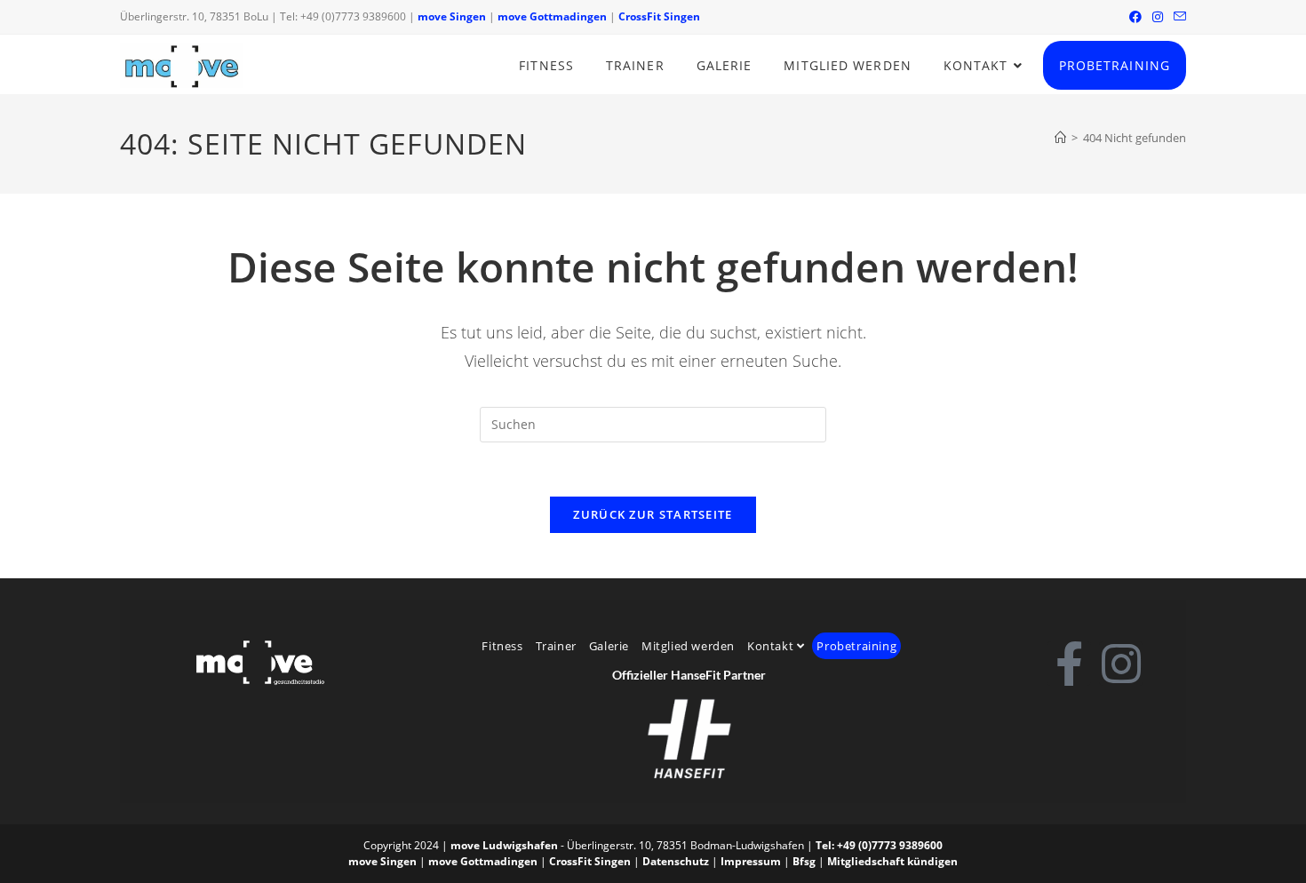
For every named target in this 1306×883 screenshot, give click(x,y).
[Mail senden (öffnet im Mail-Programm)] (1177, 17)
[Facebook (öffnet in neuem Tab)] (1135, 17)
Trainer (556, 646)
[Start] (1060, 138)
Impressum (751, 861)
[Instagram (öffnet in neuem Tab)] (1157, 17)
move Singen (452, 16)
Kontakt (772, 646)
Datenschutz (675, 861)
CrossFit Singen (659, 16)
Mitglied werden (688, 646)
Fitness (502, 646)
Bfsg (804, 861)
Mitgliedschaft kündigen (892, 861)
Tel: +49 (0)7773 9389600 (879, 845)
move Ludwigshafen (504, 845)
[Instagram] (1121, 663)
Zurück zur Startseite (652, 514)
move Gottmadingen (552, 16)
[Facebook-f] (1069, 663)
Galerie (609, 646)
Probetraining (856, 646)
